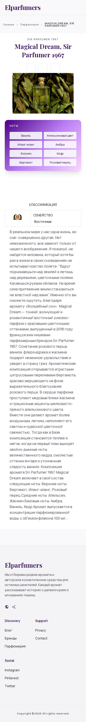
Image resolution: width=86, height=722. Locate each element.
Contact (41, 638)
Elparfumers (22, 7)
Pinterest (12, 678)
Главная (8, 24)
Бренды (11, 638)
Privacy (40, 630)
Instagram (12, 670)
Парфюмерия (29, 24)
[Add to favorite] (43, 68)
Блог (8, 630)
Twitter (10, 686)
